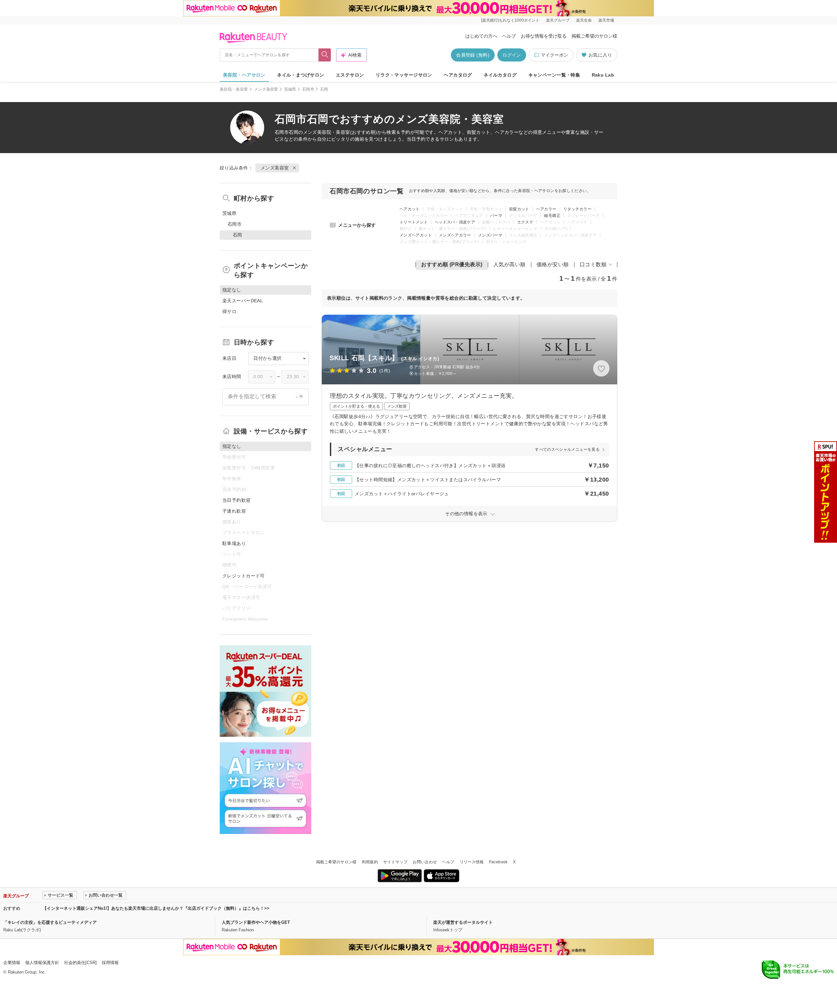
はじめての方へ (481, 36)
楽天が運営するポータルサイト (463, 922)
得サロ (229, 311)
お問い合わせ (425, 862)
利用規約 (370, 862)
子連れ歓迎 (234, 511)
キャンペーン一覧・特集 (554, 75)
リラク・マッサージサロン (404, 75)
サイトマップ (395, 862)
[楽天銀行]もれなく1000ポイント (510, 20)
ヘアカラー (546, 209)
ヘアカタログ (458, 75)
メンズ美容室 (266, 89)
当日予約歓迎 (236, 500)
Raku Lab (603, 75)
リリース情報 (472, 862)
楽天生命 (584, 20)
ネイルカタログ (500, 75)
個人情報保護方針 (42, 962)
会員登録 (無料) (472, 55)
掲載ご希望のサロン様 (594, 36)
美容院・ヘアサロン (244, 75)
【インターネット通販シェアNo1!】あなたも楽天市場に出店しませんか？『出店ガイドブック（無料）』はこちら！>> (156, 908)
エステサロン (350, 75)
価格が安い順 (553, 264)
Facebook (498, 862)
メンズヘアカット (416, 235)
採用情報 (110, 962)
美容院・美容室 (234, 89)
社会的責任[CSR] (80, 962)
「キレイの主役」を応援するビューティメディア (50, 922)
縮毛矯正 (552, 215)
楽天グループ (558, 20)
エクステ (525, 222)
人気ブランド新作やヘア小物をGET (256, 922)
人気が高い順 (509, 264)
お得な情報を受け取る (544, 36)
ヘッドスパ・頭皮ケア (455, 222)
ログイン (512, 55)
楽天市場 (606, 20)
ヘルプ (509, 36)
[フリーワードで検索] (324, 55)
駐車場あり (234, 543)
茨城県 (290, 89)
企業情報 (11, 962)
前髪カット (519, 209)
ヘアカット (410, 209)
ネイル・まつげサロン (300, 75)
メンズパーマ (490, 235)
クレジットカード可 (243, 575)
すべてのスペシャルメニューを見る (567, 449)
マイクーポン (554, 55)
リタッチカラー (577, 209)
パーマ (496, 215)
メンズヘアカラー (455, 235)
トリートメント (414, 222)
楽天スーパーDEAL (242, 300)
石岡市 (308, 89)
